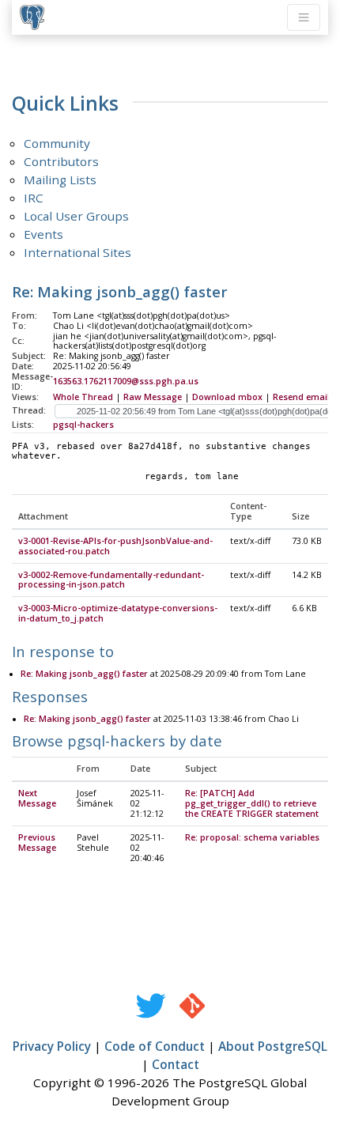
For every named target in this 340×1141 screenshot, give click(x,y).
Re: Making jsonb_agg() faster (84, 673)
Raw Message (152, 396)
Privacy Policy (52, 1046)
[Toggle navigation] (303, 17)
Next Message (37, 798)
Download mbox (227, 396)
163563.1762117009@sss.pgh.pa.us (125, 381)
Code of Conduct (154, 1046)
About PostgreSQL (272, 1046)
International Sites (77, 252)
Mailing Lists (60, 179)
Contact (175, 1064)
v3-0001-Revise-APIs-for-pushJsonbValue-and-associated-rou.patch (115, 546)
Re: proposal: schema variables (252, 837)
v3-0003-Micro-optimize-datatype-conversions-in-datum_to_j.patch (117, 613)
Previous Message (37, 842)
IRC (33, 198)
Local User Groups (76, 216)
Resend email (301, 396)
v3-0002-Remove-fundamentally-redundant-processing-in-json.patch (111, 580)
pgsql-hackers (83, 424)
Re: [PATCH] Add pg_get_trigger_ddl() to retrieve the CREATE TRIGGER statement (252, 803)
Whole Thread (83, 396)
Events (43, 234)
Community (57, 143)
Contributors (61, 161)
